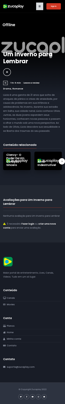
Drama (7, 88)
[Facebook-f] (26, 396)
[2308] (7, 72)
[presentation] (62, 161)
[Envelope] (44, 396)
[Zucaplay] (8, 261)
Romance (17, 88)
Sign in (53, 6)
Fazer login (27, 223)
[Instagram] (38, 396)
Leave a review (31, 83)
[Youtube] (32, 396)
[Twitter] (20, 396)
